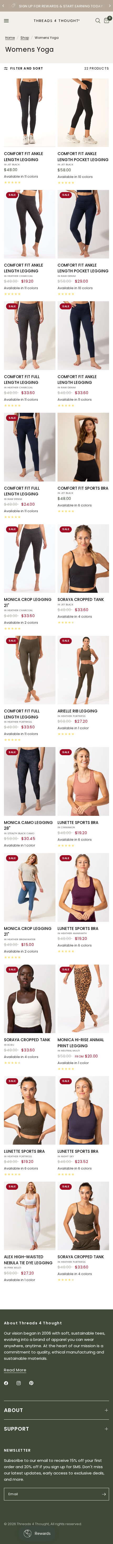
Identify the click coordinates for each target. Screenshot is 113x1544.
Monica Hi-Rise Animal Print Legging (81, 1044)
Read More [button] (15, 1370)
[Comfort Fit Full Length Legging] (29, 335)
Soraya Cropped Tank (81, 601)
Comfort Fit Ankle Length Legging (23, 158)
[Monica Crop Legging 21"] (29, 558)
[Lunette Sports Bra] (83, 781)
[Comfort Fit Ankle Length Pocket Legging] (83, 112)
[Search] (98, 21)
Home (10, 37)
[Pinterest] (35, 1383)
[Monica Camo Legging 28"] (29, 781)
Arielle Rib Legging (77, 713)
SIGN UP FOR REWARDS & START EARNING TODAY (60, 6)
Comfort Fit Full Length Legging (22, 381)
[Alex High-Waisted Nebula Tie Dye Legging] (29, 1216)
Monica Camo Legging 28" (28, 827)
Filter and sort (26, 68)
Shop (24, 37)
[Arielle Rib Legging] (83, 670)
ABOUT (13, 1410)
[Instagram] (22, 1383)
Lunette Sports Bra (78, 824)
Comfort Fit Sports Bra (83, 490)
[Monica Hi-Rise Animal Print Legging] (83, 999)
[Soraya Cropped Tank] (83, 558)
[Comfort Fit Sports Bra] (83, 447)
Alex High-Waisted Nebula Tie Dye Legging (28, 1261)
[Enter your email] (104, 1494)
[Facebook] (10, 1383)
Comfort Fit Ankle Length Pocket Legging (83, 158)
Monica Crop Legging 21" (28, 604)
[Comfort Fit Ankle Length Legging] (29, 112)
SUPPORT (16, 1428)
